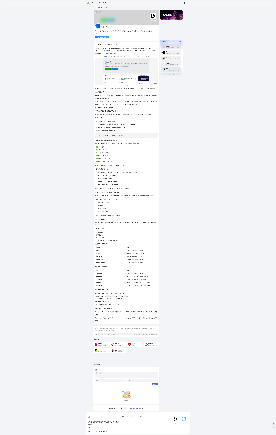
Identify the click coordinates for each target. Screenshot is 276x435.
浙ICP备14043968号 (103, 431)
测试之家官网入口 (101, 37)
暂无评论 (97, 364)
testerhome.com (119, 45)
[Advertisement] (171, 30)
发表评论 (155, 384)
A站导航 (92, 3)
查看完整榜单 (171, 74)
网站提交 (135, 416)
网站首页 (124, 416)
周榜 (180, 41)
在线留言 (141, 416)
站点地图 (129, 416)
